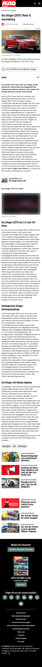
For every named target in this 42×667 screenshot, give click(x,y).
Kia (14, 446)
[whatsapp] (37, 597)
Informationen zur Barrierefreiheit (21, 625)
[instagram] (11, 597)
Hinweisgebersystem (21, 629)
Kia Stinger (22, 446)
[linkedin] (24, 597)
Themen (21, 635)
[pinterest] (4, 597)
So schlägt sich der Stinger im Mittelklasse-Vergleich (21, 169)
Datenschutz (21, 619)
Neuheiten (13, 10)
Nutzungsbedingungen (21, 616)
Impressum (21, 613)
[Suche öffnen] (35, 3)
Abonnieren (21, 584)
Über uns (21, 632)
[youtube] (30, 597)
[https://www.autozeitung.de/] (9, 3)
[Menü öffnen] (39, 3)
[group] (21, 46)
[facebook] (17, 597)
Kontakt (21, 641)
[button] (21, 77)
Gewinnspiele (21, 638)
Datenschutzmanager (21, 622)
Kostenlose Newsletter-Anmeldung (21, 549)
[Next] (38, 42)
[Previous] (4, 42)
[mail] (21, 603)
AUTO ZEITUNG (5, 10)
